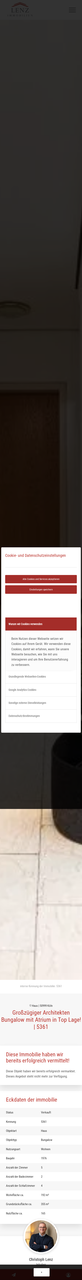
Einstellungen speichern (41, 589)
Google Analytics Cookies (22, 689)
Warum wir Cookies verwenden (25, 624)
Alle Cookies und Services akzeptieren (41, 579)
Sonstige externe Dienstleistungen (27, 702)
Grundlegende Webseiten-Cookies (27, 676)
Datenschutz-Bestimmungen (24, 715)
